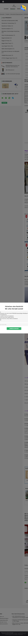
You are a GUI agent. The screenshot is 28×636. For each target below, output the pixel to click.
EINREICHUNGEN (14, 328)
